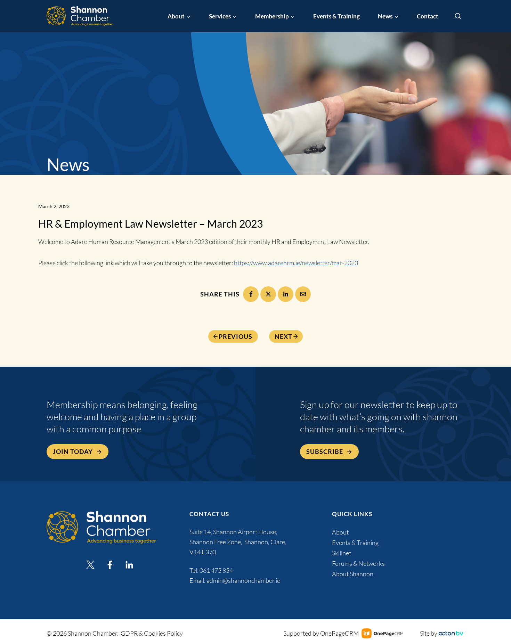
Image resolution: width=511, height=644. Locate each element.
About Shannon (352, 574)
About (340, 532)
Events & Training (336, 16)
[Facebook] (251, 294)
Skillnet (341, 553)
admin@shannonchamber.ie (243, 580)
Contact (427, 16)
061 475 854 (217, 570)
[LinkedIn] (285, 294)
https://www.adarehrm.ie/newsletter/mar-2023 (296, 263)
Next (283, 336)
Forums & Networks (358, 563)
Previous (235, 336)
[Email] (303, 294)
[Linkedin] (129, 565)
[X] (268, 294)
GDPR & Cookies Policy (152, 633)
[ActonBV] (450, 633)
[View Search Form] (457, 16)
